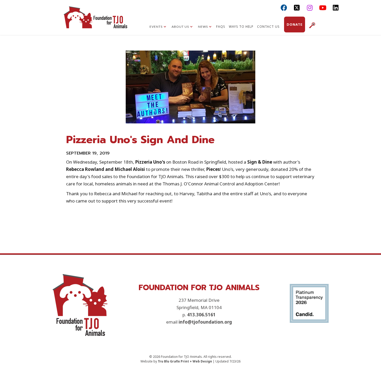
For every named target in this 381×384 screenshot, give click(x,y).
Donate (294, 24)
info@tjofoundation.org (205, 322)
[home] (95, 22)
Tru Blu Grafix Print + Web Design (185, 361)
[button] (158, 27)
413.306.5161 (201, 315)
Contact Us (268, 26)
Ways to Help (241, 26)
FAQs (220, 26)
